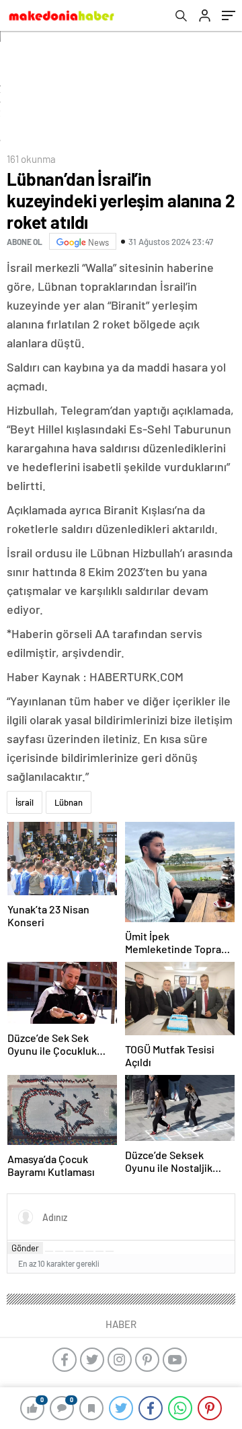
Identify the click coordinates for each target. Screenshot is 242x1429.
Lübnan (68, 802)
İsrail (24, 802)
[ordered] (79, 1251)
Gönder (25, 1248)
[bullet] (89, 1251)
